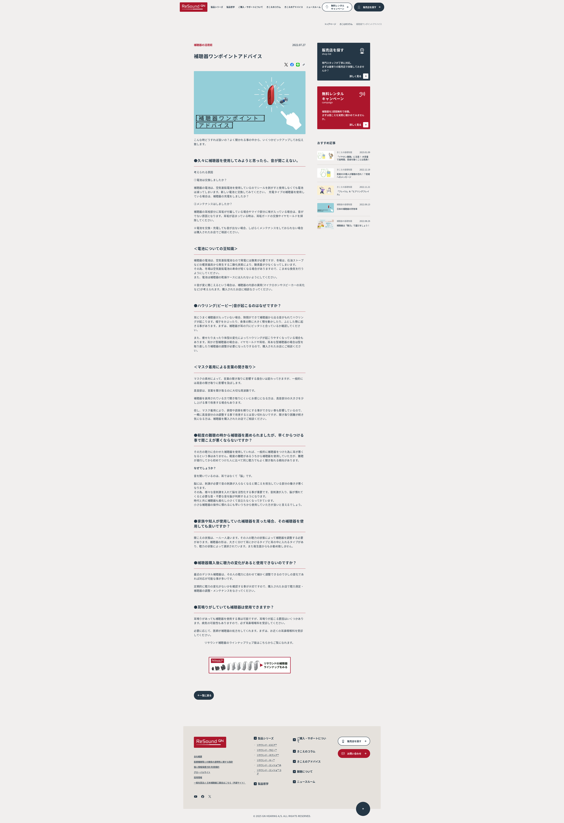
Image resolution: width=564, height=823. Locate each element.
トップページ (330, 24)
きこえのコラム (346, 24)
